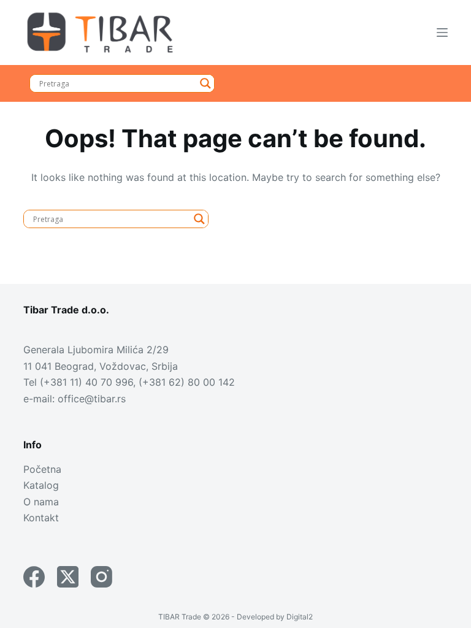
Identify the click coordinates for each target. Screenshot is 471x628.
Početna (42, 469)
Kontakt (41, 517)
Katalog (41, 485)
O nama (41, 502)
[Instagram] (101, 577)
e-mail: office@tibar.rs (74, 398)
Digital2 (299, 616)
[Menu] (442, 32)
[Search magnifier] (205, 83)
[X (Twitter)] (67, 577)
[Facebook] (34, 577)
